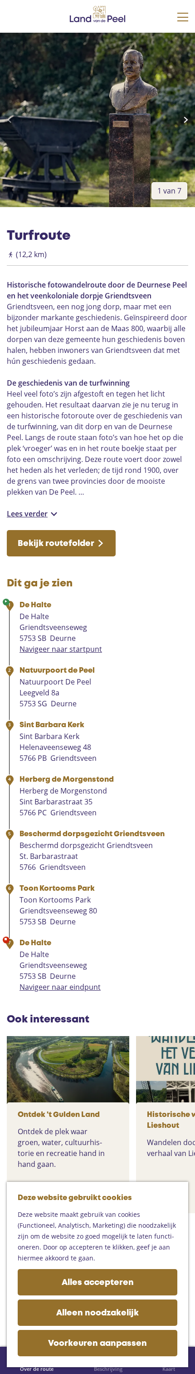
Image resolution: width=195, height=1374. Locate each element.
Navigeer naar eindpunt (60, 987)
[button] (15, 50)
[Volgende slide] (185, 120)
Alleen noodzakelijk (97, 1313)
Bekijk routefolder (56, 543)
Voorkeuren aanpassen (97, 1343)
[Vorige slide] (9, 120)
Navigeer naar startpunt (61, 649)
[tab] (169, 190)
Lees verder (27, 514)
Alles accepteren (98, 1282)
